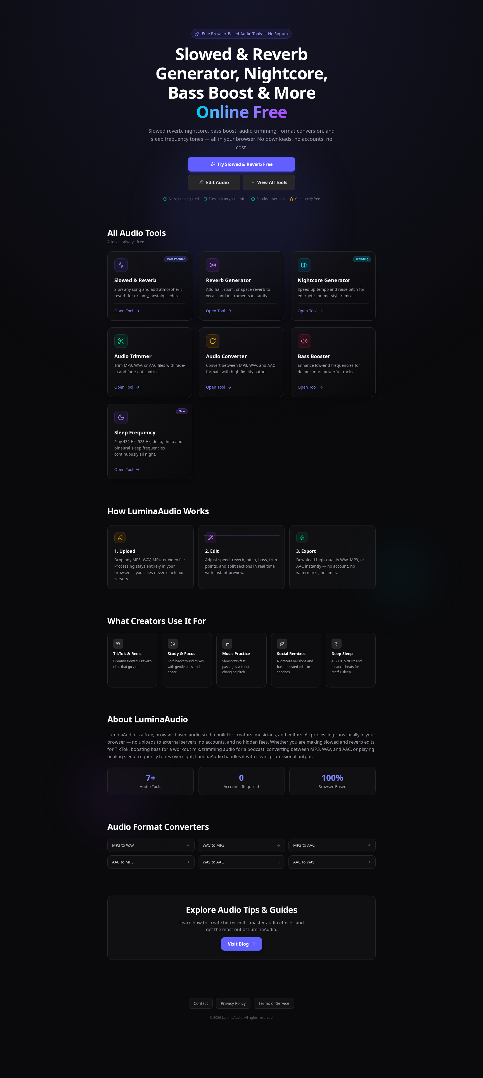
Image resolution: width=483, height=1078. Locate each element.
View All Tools (272, 182)
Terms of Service (274, 1003)
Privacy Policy (233, 1003)
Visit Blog (238, 944)
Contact (201, 1003)
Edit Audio (217, 182)
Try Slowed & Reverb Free (245, 164)
